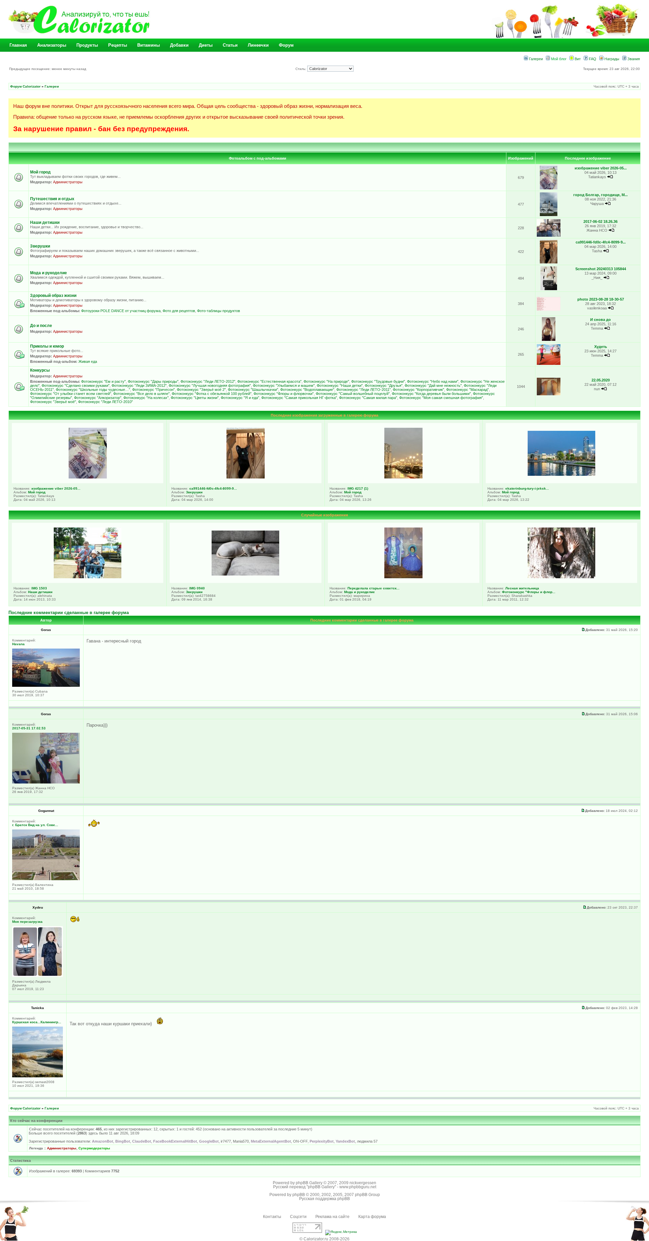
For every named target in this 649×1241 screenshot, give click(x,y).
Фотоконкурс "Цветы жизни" (195, 398)
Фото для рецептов (179, 311)
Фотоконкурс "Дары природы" (153, 381)
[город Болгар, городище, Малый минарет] (549, 215)
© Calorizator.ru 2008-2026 (324, 1239)
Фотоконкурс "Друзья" (384, 385)
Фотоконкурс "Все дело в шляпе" (141, 394)
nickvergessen (363, 1183)
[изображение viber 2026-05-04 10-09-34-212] (549, 188)
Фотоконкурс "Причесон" (153, 390)
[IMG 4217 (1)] (403, 477)
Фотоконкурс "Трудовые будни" (378, 381)
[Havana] (46, 685)
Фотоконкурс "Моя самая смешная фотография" (441, 398)
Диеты (206, 45)
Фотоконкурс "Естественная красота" (269, 381)
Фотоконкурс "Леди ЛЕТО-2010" (105, 402)
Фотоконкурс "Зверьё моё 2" (201, 390)
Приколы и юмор (47, 346)
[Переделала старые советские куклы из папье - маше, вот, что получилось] (403, 577)
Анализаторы (51, 45)
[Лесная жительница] (561, 577)
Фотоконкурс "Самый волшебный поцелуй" (353, 394)
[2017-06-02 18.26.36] (548, 235)
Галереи (535, 59)
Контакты (272, 1217)
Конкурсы (40, 370)
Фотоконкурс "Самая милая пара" (368, 398)
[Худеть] (548, 364)
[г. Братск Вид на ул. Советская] (46, 879)
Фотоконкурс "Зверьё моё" (53, 402)
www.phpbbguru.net (357, 1187)
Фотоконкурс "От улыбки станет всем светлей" (70, 394)
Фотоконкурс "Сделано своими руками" (76, 385)
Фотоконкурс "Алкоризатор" (97, 398)
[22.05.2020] (548, 394)
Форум (286, 45)
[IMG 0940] (245, 574)
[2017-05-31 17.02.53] (46, 782)
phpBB (298, 1195)
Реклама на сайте (332, 1217)
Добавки (179, 45)
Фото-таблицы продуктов (218, 311)
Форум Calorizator (25, 86)
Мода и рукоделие (48, 273)
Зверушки (40, 246)
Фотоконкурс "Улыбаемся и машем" (284, 385)
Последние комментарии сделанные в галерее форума (68, 612)
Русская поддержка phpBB (324, 1199)
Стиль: (301, 69)
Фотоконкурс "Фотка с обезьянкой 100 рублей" (211, 394)
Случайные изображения (324, 515)
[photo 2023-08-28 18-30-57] (548, 309)
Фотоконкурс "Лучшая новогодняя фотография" (210, 385)
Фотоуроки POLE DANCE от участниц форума (121, 311)
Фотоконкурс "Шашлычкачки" (253, 390)
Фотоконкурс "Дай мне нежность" (433, 385)
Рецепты (117, 45)
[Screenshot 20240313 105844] (548, 289)
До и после (41, 325)
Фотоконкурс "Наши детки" (340, 385)
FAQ (592, 59)
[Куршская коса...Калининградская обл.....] (37, 1076)
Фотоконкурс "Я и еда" (240, 398)
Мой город (40, 172)
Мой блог (558, 59)
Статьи (230, 45)
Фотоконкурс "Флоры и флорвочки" (284, 394)
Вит (577, 59)
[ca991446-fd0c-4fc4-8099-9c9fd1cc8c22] (549, 262)
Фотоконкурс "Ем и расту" (103, 381)
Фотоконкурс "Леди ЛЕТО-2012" (208, 381)
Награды (611, 59)
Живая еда (87, 361)
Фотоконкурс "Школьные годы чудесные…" (93, 390)
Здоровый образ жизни (53, 295)
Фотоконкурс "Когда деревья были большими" (431, 394)
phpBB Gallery (309, 1183)
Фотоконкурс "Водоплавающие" (307, 390)
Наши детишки (44, 222)
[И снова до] (548, 340)
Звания (633, 59)
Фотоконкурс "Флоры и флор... (528, 592)
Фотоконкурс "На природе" (326, 381)
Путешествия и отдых (52, 198)
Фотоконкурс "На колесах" (146, 398)
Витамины (148, 45)
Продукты (87, 45)
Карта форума (372, 1217)
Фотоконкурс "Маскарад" (467, 390)
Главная (18, 45)
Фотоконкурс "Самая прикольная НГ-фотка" (299, 398)
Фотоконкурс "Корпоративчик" (418, 390)
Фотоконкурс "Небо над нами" (432, 381)
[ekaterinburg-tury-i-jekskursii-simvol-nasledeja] (561, 474)
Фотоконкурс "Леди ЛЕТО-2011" (363, 390)
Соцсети (298, 1217)
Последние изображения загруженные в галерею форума (324, 415)
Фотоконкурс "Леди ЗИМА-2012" (139, 385)
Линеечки (258, 45)
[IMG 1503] (87, 577)
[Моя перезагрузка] (37, 976)
